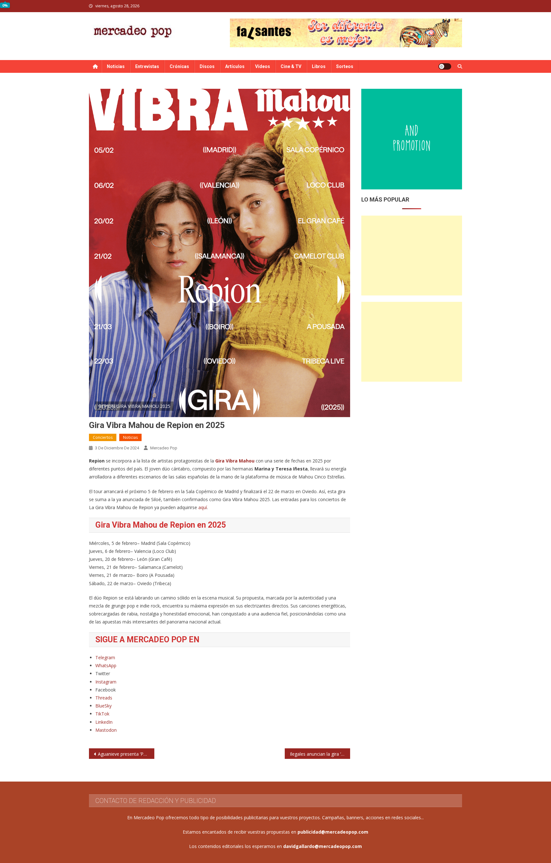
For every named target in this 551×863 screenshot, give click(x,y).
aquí (202, 507)
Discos (207, 66)
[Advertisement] (411, 255)
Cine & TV (291, 66)
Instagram (105, 682)
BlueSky (103, 706)
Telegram (105, 657)
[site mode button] (444, 66)
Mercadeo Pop (163, 448)
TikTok (102, 714)
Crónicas (179, 66)
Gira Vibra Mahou (234, 461)
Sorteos (344, 66)
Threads (103, 698)
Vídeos (262, 66)
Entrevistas (147, 66)
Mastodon (106, 730)
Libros (319, 66)
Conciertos (103, 437)
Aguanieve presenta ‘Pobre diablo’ (126, 754)
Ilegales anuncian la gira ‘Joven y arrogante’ (320, 754)
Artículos (235, 66)
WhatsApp (105, 665)
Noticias (116, 66)
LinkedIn (104, 722)
